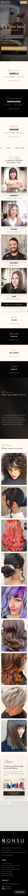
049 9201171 (8, 886)
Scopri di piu (14, 80)
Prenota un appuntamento (14, 48)
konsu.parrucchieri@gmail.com (10, 883)
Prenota (23, 2)
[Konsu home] (10, 2)
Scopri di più (14, 323)
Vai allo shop (14, 53)
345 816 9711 (8, 888)
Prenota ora (20, 892)
